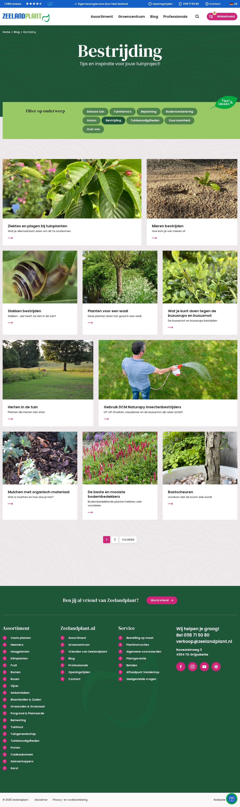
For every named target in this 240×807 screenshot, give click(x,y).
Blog (154, 16)
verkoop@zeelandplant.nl (204, 641)
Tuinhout (17, 727)
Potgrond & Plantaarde (27, 713)
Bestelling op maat (139, 638)
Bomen (16, 672)
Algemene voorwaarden (143, 652)
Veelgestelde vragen (141, 679)
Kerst (14, 768)
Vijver (15, 686)
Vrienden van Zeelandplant (87, 652)
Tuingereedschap (23, 734)
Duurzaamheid (179, 120)
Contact (214, 4)
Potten (15, 748)
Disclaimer (41, 800)
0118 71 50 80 (191, 4)
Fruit (14, 665)
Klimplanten (19, 658)
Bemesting (18, 720)
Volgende (128, 539)
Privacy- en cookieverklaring (70, 800)
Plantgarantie (136, 658)
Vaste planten (21, 638)
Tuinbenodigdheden (145, 120)
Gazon (91, 120)
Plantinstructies (137, 645)
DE (235, 4)
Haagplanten (20, 652)
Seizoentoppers (22, 761)
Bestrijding (113, 120)
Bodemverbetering (179, 112)
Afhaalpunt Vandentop (142, 672)
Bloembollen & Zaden (26, 700)
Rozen (15, 679)
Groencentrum (131, 16)
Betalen (131, 665)
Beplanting (148, 112)
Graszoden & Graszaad (28, 706)
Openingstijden (163, 4)
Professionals (175, 16)
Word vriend (159, 600)
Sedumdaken (20, 693)
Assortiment (102, 16)
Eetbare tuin (95, 112)
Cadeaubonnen (22, 754)
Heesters (17, 645)
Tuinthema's (122, 112)
